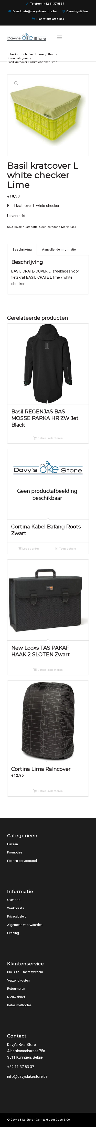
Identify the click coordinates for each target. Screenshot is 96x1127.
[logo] (39, 37)
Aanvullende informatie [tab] (59, 249)
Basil (73, 227)
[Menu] (60, 37)
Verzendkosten (18, 980)
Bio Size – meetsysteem (25, 972)
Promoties (14, 852)
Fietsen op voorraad (22, 861)
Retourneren (16, 988)
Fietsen (12, 844)
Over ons (13, 900)
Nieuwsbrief (16, 997)
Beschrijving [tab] (22, 249)
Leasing (13, 933)
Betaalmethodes (19, 1005)
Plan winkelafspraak (50, 19)
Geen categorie (49, 227)
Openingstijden (77, 11)
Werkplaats (15, 908)
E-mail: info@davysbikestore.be (35, 11)
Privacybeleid (17, 916)
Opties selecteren (50, 438)
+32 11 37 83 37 (20, 1066)
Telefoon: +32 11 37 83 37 (47, 3)
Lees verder (30, 548)
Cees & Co (63, 1119)
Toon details (67, 548)
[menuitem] (61, 37)
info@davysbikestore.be (27, 1076)
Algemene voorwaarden (24, 925)
